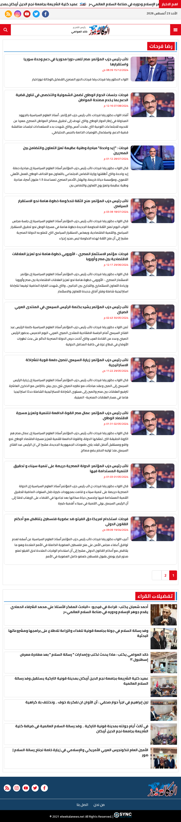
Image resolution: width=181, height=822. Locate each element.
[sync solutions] (122, 816)
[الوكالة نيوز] (162, 789)
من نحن (99, 804)
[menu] (175, 29)
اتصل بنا (82, 804)
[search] (5, 29)
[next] (157, 575)
